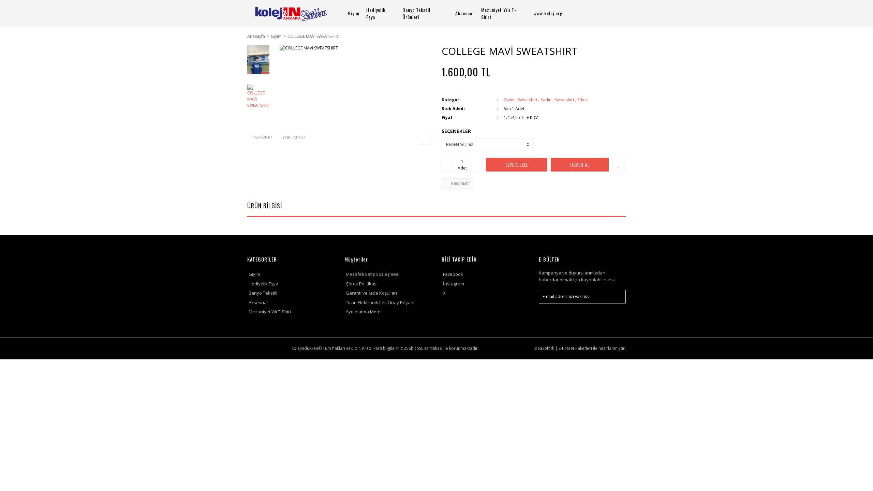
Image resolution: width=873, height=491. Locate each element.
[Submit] (617, 296)
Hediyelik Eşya (263, 284)
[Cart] (617, 13)
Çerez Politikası (362, 284)
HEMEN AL (580, 164)
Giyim (509, 100)
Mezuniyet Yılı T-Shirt (270, 312)
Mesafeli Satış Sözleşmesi (372, 274)
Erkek (582, 100)
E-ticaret (566, 348)
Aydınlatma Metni (364, 312)
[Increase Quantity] (477, 164)
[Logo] (290, 13)
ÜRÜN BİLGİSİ (264, 205)
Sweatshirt (527, 100)
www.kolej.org (548, 13)
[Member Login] (598, 13)
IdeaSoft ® (544, 348)
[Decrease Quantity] (447, 164)
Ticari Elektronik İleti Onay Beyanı (380, 302)
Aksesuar (258, 302)
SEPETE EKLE (516, 164)
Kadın (546, 100)
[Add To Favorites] (619, 165)
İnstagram (453, 284)
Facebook (453, 274)
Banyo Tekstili (263, 293)
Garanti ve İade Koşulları (371, 293)
